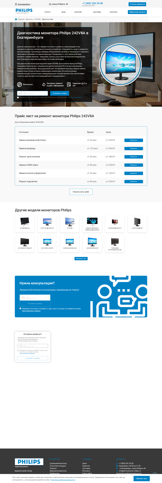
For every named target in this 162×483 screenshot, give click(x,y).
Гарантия (78, 12)
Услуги (47, 12)
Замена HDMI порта (28, 165)
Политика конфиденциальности (63, 480)
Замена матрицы (27, 148)
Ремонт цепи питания (29, 156)
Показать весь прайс (81, 192)
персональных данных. (75, 97)
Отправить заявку (60, 93)
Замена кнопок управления (32, 173)
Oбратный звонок (137, 12)
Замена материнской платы (32, 140)
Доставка (97, 12)
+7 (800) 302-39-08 (92, 3)
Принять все (141, 478)
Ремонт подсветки (28, 181)
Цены (64, 12)
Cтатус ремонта (137, 4)
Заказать (133, 140)
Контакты (113, 12)
